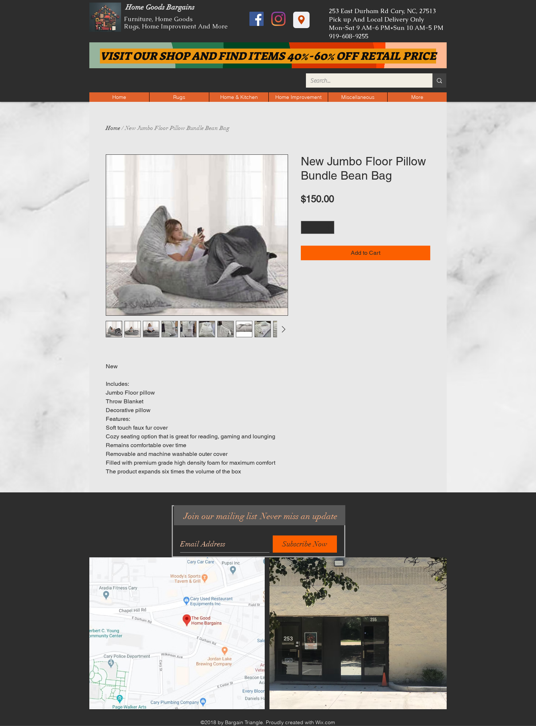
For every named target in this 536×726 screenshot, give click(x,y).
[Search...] (439, 80)
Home (113, 128)
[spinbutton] (318, 227)
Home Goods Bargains (159, 7)
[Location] (301, 20)
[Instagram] (278, 19)
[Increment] (329, 227)
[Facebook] (256, 19)
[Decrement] (306, 227)
